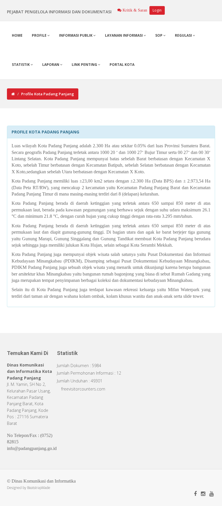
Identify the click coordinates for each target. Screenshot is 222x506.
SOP (159, 35)
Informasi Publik (76, 35)
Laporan (51, 64)
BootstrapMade (38, 487)
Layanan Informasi (124, 35)
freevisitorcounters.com (83, 389)
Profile (39, 35)
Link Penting (85, 64)
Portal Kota (122, 64)
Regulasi (184, 35)
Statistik (21, 64)
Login (157, 10)
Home (17, 35)
